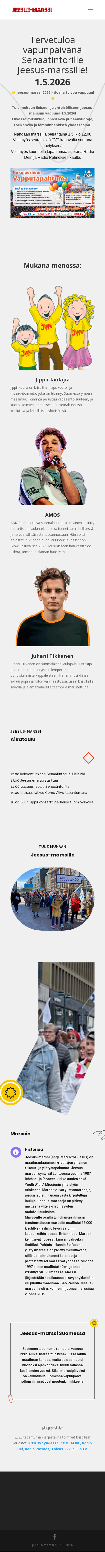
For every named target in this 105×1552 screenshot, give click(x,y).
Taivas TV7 (61, 1449)
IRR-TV (81, 1449)
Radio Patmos (37, 1449)
